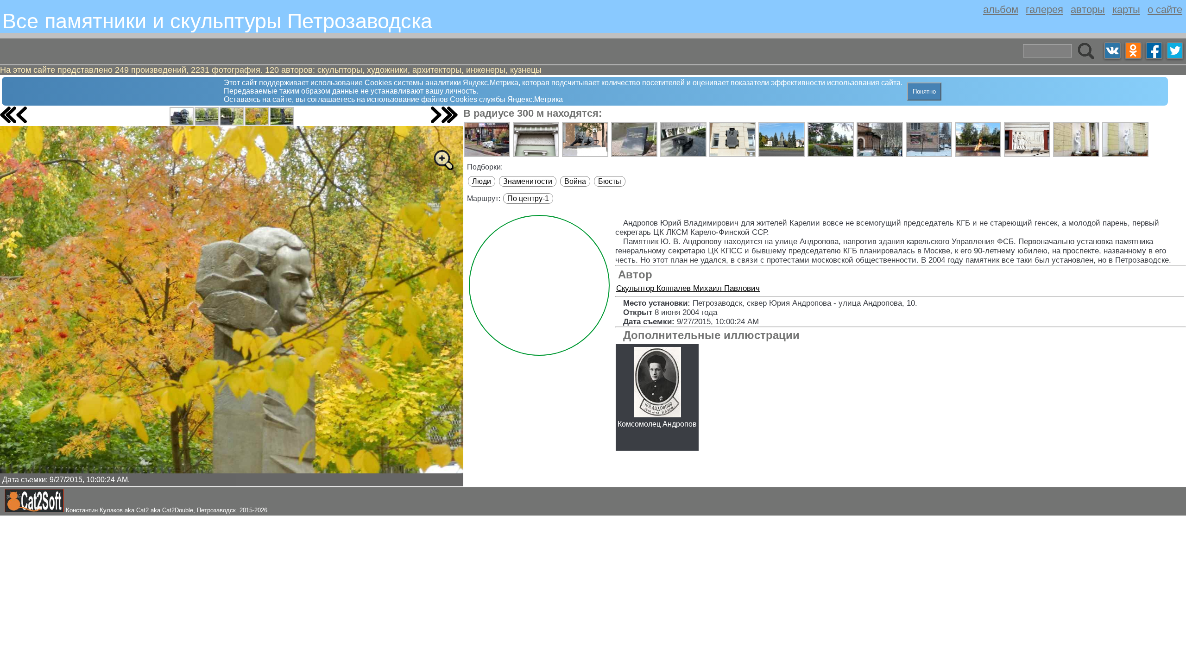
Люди (481, 181)
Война (575, 181)
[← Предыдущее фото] (21, 115)
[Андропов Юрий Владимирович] (182, 116)
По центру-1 (528, 198)
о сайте (1165, 9)
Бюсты (609, 181)
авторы (1088, 9)
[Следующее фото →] (436, 115)
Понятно (924, 91)
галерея (1044, 9)
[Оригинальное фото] (443, 159)
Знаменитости (527, 181)
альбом (1000, 9)
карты (1126, 9)
